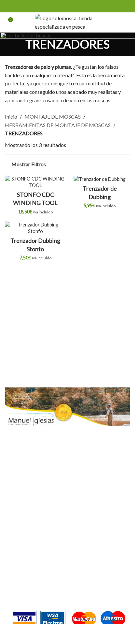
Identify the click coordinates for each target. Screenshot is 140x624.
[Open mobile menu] (127, 22)
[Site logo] (67, 21)
